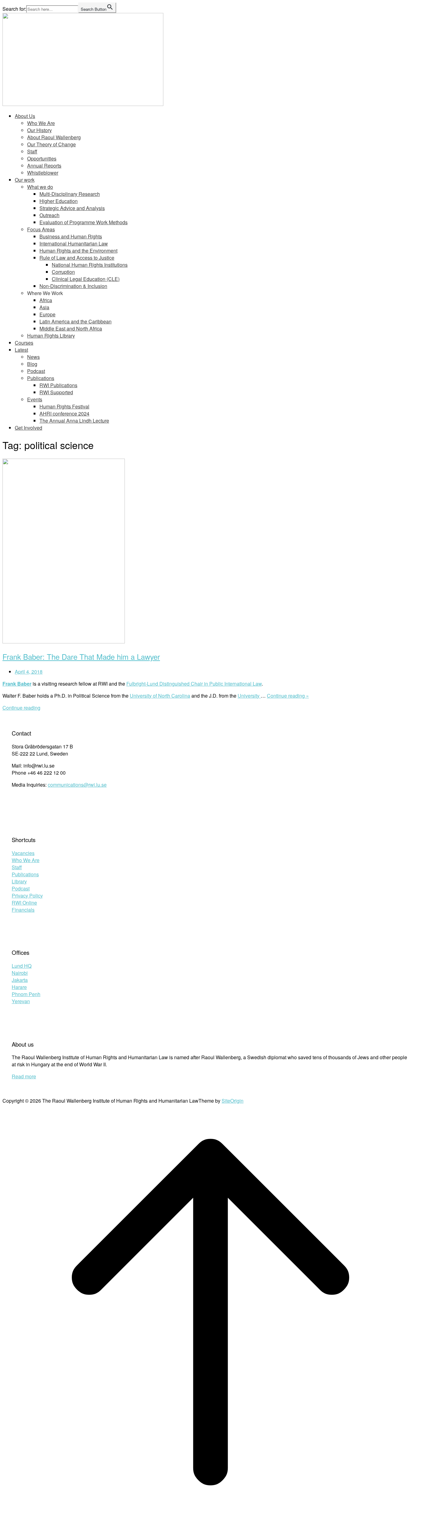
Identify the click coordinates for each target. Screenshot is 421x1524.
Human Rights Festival (64, 406)
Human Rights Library (51, 335)
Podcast (36, 371)
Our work (25, 179)
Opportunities (41, 158)
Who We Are (41, 123)
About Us (25, 116)
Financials (23, 909)
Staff (32, 151)
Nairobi (20, 972)
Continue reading (21, 707)
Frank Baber (16, 683)
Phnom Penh (26, 994)
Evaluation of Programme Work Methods (83, 222)
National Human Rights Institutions (90, 264)
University (249, 695)
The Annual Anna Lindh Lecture (74, 420)
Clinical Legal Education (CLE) (86, 278)
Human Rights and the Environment (78, 250)
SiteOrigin (232, 1100)
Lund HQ (21, 965)
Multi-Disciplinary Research (69, 193)
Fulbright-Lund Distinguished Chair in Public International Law (194, 683)
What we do (40, 186)
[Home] (82, 103)
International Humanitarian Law (73, 243)
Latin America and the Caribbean (75, 321)
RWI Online (24, 902)
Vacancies (23, 853)
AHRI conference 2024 (64, 413)
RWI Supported (56, 392)
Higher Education (58, 201)
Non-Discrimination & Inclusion (73, 286)
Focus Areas (41, 229)
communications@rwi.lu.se (77, 784)
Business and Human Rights (70, 236)
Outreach (49, 215)
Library (19, 881)
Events (34, 399)
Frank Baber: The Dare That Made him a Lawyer (81, 656)
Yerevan (21, 1001)
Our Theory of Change (51, 144)
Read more (24, 1076)
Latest (21, 349)
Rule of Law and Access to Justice (76, 257)
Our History (39, 130)
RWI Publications (58, 385)
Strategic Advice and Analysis (72, 208)
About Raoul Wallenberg (54, 137)
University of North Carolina (160, 695)
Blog (32, 363)
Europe (47, 314)
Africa (45, 300)
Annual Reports (44, 165)
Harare (19, 987)
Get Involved (28, 427)
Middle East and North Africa (70, 328)
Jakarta (20, 979)
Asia (44, 307)
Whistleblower (42, 172)
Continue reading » (288, 695)
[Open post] (63, 641)
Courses (24, 342)
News (33, 356)
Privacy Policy (27, 895)
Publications (40, 378)
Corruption (63, 271)
